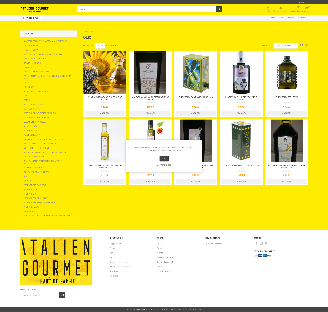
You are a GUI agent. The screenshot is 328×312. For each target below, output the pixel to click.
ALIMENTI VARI (30, 126)
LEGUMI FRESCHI (31, 45)
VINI (25, 176)
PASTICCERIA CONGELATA (35, 59)
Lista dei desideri (164, 271)
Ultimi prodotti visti (165, 257)
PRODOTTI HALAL (31, 207)
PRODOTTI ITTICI (31, 130)
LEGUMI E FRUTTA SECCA (35, 122)
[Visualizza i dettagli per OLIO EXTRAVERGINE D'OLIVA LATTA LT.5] (241, 140)
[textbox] (146, 9)
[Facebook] (256, 243)
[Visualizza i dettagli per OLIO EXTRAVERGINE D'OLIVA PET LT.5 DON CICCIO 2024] (286, 140)
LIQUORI (27, 181)
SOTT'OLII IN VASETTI (33, 109)
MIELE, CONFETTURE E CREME (36, 148)
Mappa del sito (116, 243)
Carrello (160, 267)
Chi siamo (114, 276)
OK (164, 159)
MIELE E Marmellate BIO (34, 157)
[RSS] (266, 243)
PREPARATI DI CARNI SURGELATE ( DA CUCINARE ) (45, 139)
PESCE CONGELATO (32, 135)
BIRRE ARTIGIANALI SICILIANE (36, 172)
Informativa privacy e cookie (122, 267)
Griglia (301, 46)
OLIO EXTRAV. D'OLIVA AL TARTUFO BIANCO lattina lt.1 (150, 98)
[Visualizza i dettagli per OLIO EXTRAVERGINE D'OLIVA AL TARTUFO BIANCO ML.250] (104, 140)
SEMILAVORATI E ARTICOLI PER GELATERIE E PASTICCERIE (43, 162)
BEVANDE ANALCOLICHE (34, 168)
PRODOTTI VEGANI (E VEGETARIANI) (39, 202)
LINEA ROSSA (29, 87)
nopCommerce (143, 309)
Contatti (302, 18)
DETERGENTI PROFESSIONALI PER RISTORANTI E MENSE (48, 216)
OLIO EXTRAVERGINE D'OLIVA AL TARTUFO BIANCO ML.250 (105, 166)
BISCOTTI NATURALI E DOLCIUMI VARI (40, 144)
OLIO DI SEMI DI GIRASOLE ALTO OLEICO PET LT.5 (105, 98)
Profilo (268, 11)
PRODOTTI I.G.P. (30, 189)
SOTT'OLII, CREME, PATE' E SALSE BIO (40, 113)
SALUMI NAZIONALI (32, 63)
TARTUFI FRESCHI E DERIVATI (36, 117)
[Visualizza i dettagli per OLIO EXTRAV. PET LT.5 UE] (286, 72)
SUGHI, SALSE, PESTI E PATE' (36, 91)
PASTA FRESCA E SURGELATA (36, 72)
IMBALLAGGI (29, 211)
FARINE (27, 83)
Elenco (306, 46)
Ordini (159, 248)
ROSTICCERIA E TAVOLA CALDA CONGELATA (43, 54)
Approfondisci (164, 165)
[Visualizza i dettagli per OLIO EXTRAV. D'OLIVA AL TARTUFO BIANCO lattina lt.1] (150, 72)
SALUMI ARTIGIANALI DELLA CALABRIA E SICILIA (45, 152)
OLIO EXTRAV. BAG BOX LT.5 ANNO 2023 (196, 97)
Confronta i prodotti (280, 11)
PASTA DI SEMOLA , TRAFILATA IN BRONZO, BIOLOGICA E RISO (48, 77)
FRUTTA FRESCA (31, 50)
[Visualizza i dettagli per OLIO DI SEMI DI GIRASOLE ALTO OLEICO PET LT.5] (104, 72)
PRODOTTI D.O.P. (30, 194)
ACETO (27, 100)
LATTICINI (28, 67)
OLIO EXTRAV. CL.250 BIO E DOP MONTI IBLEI (241, 98)
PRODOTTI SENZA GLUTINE (35, 198)
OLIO (26, 96)
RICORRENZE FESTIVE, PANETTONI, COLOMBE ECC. (45, 41)
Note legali (114, 271)
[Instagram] (261, 243)
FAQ (111, 257)
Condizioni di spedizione (120, 262)
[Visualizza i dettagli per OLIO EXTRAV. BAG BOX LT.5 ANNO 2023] (195, 72)
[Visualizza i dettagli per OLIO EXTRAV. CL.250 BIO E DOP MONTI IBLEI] (241, 72)
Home (272, 18)
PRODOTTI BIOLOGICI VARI (35, 185)
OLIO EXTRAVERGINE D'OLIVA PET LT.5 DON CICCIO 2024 (286, 166)
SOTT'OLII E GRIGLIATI (33, 104)
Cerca (281, 18)
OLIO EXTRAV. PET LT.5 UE (287, 97)
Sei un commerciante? (213, 243)
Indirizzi (160, 253)
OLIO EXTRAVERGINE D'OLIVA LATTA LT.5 (241, 165)
